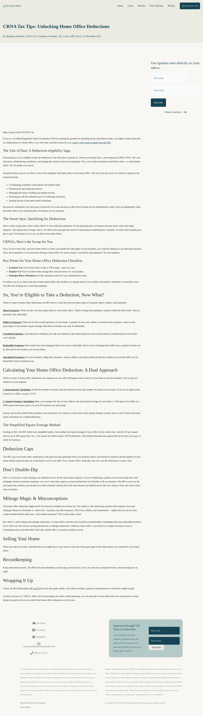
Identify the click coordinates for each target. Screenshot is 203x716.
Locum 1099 (69, 36)
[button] (190, 6)
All (59, 36)
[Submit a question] (175, 112)
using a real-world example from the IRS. (91, 142)
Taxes (78, 36)
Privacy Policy (25, 707)
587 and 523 (35, 588)
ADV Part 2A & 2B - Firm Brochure (33, 703)
